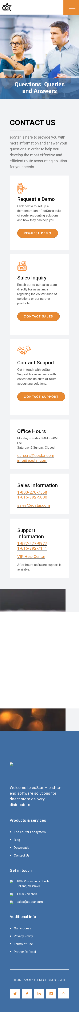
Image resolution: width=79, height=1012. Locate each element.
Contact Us (21, 855)
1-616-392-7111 (32, 548)
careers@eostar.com (35, 455)
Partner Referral (25, 952)
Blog (17, 840)
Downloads (21, 848)
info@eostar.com (32, 460)
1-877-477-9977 (32, 543)
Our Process (22, 928)
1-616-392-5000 (32, 497)
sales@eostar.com (33, 505)
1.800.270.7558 (27, 894)
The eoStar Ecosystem (30, 832)
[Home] (7, 10)
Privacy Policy (23, 936)
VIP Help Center (31, 556)
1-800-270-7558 (32, 492)
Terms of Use (23, 944)
